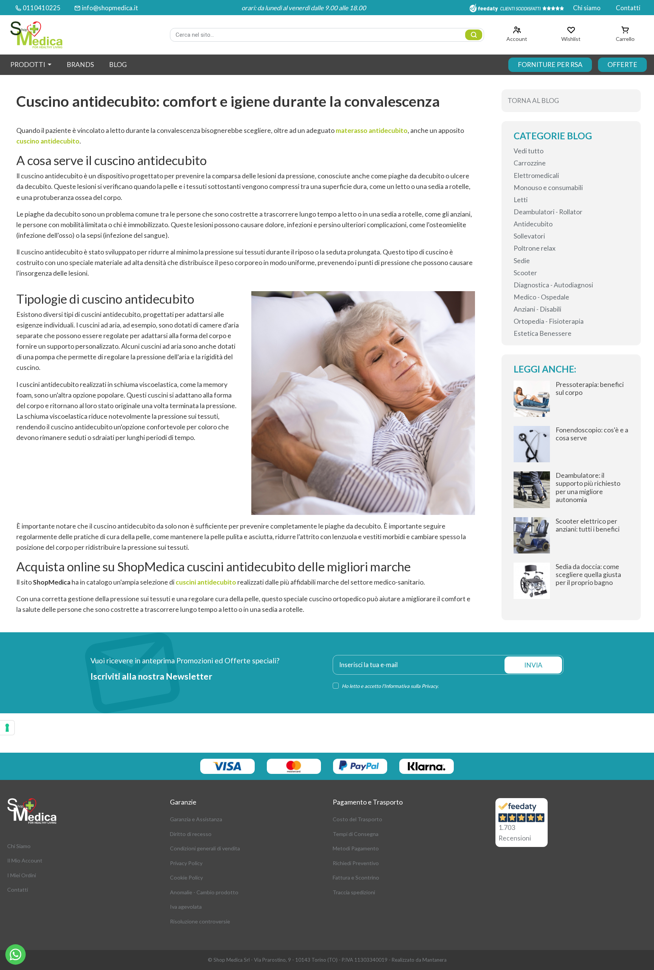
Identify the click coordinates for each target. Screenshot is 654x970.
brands (80, 65)
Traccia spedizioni (354, 892)
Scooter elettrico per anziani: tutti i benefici (588, 525)
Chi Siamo (19, 846)
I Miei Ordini (21, 875)
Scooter (525, 273)
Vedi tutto (528, 151)
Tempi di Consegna (355, 834)
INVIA (533, 665)
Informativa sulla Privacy (411, 686)
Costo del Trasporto (357, 819)
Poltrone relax (535, 248)
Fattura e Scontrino (356, 877)
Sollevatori (529, 236)
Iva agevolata (186, 906)
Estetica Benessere (542, 333)
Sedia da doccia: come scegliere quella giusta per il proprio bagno (588, 574)
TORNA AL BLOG (533, 100)
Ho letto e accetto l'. (390, 686)
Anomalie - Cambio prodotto (204, 892)
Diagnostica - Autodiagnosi (553, 285)
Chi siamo (587, 8)
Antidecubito (533, 224)
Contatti (628, 8)
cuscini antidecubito (206, 582)
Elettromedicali (536, 175)
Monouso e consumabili (548, 188)
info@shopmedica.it (110, 8)
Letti (521, 200)
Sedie (522, 261)
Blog (118, 65)
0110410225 (42, 8)
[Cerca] (473, 35)
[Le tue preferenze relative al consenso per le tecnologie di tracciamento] (7, 727)
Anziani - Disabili (537, 309)
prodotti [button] (28, 65)
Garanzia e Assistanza (196, 819)
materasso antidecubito (372, 130)
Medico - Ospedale (541, 297)
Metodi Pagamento (356, 848)
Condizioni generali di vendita (205, 848)
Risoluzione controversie (200, 921)
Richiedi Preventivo (356, 863)
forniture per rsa (550, 65)
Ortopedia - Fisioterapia (549, 321)
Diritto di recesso (191, 834)
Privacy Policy (186, 863)
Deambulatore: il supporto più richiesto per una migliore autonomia (588, 487)
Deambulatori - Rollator (548, 212)
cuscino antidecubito (47, 141)
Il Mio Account (24, 860)
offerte (622, 65)
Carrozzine (530, 163)
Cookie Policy (186, 877)
